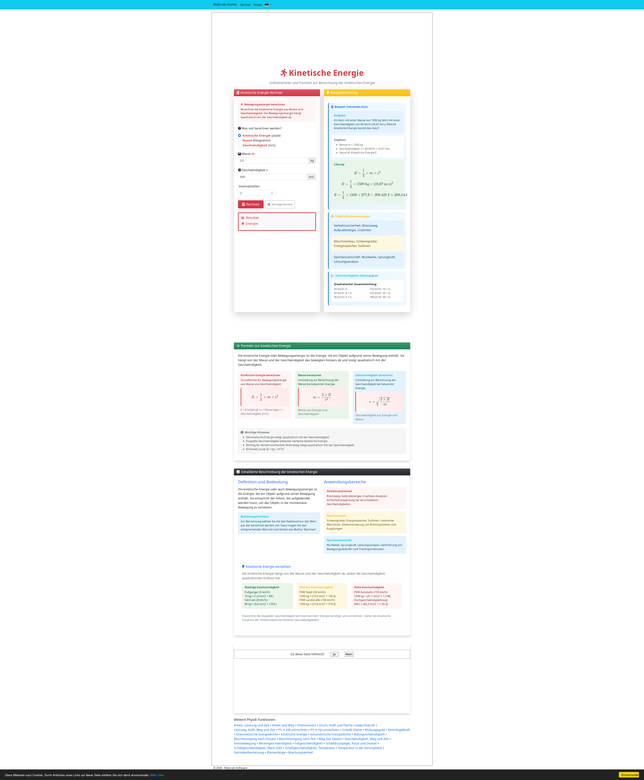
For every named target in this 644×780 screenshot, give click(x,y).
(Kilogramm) (256, 140)
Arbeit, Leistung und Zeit (251, 725)
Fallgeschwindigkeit (309, 743)
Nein (348, 654)
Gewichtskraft (365, 725)
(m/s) (259, 145)
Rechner (245, 5)
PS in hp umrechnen (325, 730)
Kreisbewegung (245, 743)
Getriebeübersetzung (249, 752)
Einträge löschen (282, 204)
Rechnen (252, 204)
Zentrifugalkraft (399, 730)
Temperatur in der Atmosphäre (360, 748)
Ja (334, 654)
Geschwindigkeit (255, 170)
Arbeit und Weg (283, 725)
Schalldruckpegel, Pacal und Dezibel (351, 743)
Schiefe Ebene (352, 730)
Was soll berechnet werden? (262, 128)
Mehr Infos (157, 775)
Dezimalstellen (249, 186)
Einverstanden (630, 775)
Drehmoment (306, 725)
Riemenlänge (276, 752)
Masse (248, 154)
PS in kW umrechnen (293, 730)
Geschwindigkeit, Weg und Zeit (366, 739)
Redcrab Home (224, 4)
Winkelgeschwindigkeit (275, 743)
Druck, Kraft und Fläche (335, 725)
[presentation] (367, 173)
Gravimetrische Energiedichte (257, 734)
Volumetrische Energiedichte (330, 734)
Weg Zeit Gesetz (330, 739)
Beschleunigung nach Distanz (255, 739)
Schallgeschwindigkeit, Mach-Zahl (258, 748)
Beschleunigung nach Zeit (297, 739)
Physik (258, 5)
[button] (268, 4)
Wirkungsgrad (375, 730)
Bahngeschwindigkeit (369, 734)
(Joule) (261, 135)
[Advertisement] (322, 40)
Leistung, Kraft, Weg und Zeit (254, 730)
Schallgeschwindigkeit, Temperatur (310, 748)
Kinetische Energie (294, 734)
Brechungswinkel (300, 752)
